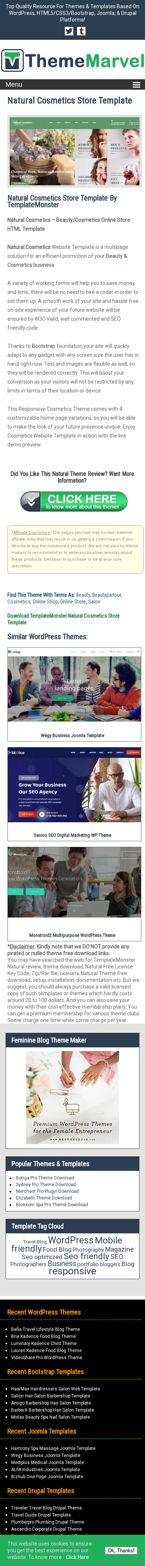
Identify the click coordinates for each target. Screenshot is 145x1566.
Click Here (77, 1557)
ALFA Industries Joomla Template (45, 1469)
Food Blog (57, 1249)
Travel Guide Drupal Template (41, 1515)
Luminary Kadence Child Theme (44, 1343)
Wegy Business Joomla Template (45, 1455)
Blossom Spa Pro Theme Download (52, 1204)
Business (62, 1263)
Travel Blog (35, 1242)
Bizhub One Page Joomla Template (47, 1476)
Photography (88, 1250)
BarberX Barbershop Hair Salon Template (52, 1410)
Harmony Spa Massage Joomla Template (53, 1448)
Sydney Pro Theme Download (46, 1184)
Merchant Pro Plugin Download (47, 1191)
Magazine (119, 1249)
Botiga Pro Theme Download (45, 1178)
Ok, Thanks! (121, 1550)
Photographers (28, 1264)
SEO (116, 1257)
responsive (72, 1271)
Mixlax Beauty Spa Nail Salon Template (50, 1417)
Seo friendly (86, 1256)
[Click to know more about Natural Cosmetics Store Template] (74, 501)
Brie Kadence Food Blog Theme (43, 1336)
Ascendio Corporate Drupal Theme (46, 1529)
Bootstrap (43, 346)
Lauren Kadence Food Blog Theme (46, 1350)
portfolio (88, 1264)
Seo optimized (42, 1257)
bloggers (110, 1264)
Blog (128, 1264)
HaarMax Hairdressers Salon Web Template (55, 1389)
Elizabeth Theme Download (44, 1198)
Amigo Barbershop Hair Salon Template (51, 1403)
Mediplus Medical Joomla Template (47, 1462)
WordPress (71, 1240)
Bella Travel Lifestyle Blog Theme (45, 1329)
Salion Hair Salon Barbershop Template (50, 1396)
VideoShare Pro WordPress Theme (46, 1357)
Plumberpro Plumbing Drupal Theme (47, 1522)
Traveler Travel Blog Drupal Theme (46, 1508)
